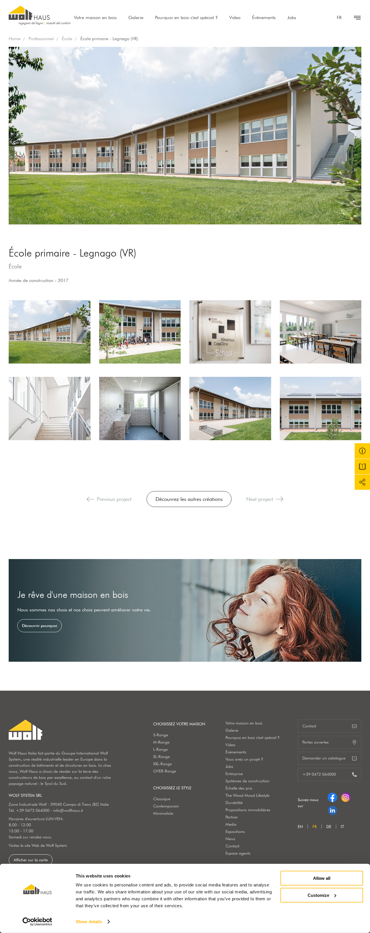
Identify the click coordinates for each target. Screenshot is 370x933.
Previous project (114, 499)
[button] (90, 499)
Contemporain (166, 806)
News (230, 838)
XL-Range (161, 756)
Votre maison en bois (95, 17)
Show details (89, 921)
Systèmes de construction (247, 781)
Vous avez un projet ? (244, 759)
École (67, 38)
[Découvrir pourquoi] (185, 610)
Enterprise (234, 773)
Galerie (135, 17)
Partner (231, 817)
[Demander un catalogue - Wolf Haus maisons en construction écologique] (362, 466)
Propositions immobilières (247, 809)
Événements (264, 17)
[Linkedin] (332, 809)
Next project (259, 499)
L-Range (160, 749)
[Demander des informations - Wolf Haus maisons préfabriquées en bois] (362, 451)
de (328, 826)
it (342, 826)
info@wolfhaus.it (68, 810)
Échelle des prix (238, 788)
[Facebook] (332, 796)
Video (234, 17)
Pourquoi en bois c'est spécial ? (186, 17)
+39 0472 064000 (32, 810)
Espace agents (238, 853)
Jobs (291, 17)
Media (230, 824)
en (300, 826)
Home (15, 38)
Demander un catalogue (323, 758)
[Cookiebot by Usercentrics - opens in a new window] (37, 921)
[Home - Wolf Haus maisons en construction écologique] (39, 15)
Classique (161, 798)
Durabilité (234, 802)
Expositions (235, 831)
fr (339, 17)
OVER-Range (164, 771)
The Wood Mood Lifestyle (247, 795)
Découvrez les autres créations (189, 499)
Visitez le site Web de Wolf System (38, 845)
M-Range (161, 742)
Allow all (321, 878)
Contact (232, 846)
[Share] (362, 482)
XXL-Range (162, 763)
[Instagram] (345, 796)
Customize (318, 895)
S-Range (160, 735)
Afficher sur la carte (31, 860)
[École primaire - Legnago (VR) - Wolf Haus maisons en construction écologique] (49, 332)
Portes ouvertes (315, 742)
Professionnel (41, 38)
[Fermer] (354, 17)
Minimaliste (163, 813)
